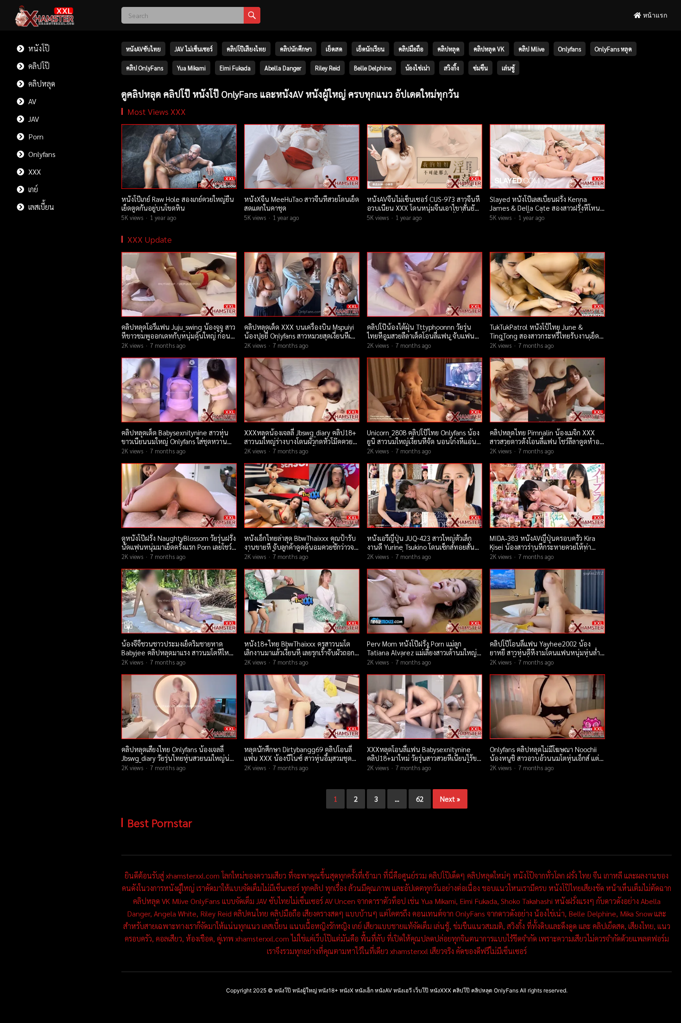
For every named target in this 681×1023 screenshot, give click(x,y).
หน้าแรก (654, 15)
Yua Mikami (191, 68)
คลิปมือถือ (410, 49)
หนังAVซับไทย (143, 49)
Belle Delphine (372, 68)
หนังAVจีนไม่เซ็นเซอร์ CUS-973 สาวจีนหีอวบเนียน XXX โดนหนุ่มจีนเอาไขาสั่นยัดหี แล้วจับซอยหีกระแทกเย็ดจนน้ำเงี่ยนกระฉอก (423, 213)
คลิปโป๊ (38, 66)
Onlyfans (41, 154)
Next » (450, 798)
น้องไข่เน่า (417, 68)
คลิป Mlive (531, 49)
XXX (33, 171)
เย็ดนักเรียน (370, 49)
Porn (35, 136)
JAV (32, 119)
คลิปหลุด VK (488, 49)
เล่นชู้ (508, 68)
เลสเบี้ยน (40, 207)
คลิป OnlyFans (144, 68)
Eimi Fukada (235, 68)
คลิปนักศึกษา (296, 49)
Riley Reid (327, 68)
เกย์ (32, 189)
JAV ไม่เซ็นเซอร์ (194, 49)
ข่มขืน (480, 68)
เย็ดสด (334, 49)
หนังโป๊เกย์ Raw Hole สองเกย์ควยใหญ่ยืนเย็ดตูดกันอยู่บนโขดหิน (177, 204)
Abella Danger (283, 68)
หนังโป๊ (38, 48)
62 (419, 798)
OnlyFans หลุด (613, 49)
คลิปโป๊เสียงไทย (246, 49)
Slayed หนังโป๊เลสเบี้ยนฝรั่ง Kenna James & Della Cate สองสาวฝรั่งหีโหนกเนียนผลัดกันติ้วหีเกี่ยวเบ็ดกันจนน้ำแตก (547, 208)
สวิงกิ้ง (451, 68)
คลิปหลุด (40, 83)
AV (31, 101)
